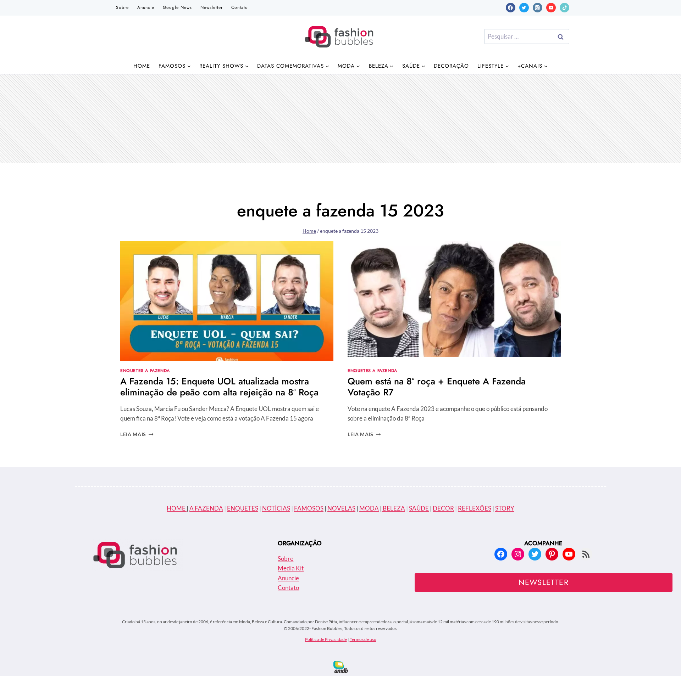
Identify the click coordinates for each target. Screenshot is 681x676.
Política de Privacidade (326, 639)
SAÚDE (419, 508)
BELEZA (393, 508)
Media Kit (291, 568)
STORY (504, 508)
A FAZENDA (206, 508)
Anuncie (145, 7)
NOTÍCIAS (276, 508)
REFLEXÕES (474, 508)
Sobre (122, 7)
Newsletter (211, 7)
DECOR (443, 508)
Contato (239, 7)
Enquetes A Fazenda (145, 370)
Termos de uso (363, 639)
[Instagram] (537, 7)
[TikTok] (564, 7)
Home (141, 66)
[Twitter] (524, 7)
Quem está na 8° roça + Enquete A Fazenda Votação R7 (437, 386)
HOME (177, 508)
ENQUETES (242, 508)
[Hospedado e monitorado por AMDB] (340, 667)
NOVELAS (341, 508)
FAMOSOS (308, 508)
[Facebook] (510, 7)
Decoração (451, 66)
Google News (177, 7)
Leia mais (137, 434)
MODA (369, 508)
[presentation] (226, 301)
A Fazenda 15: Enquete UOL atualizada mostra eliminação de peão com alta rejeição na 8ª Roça (219, 386)
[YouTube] (551, 7)
